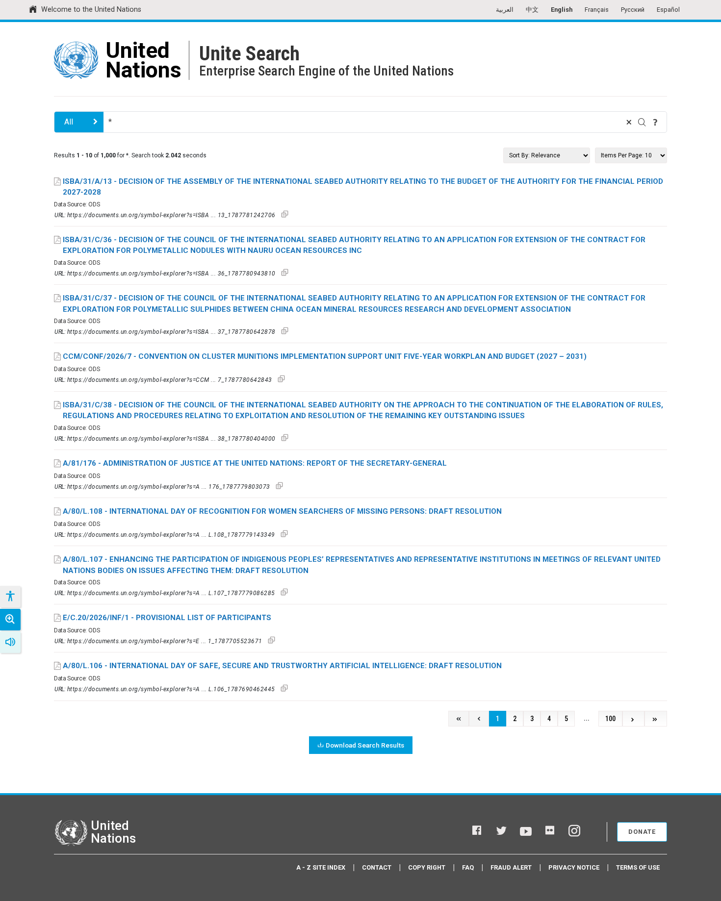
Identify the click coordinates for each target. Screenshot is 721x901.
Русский (632, 9)
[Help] (655, 122)
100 (610, 719)
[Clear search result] (629, 122)
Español (668, 9)
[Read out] (10, 642)
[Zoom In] (10, 619)
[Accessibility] (10, 596)
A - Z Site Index (320, 867)
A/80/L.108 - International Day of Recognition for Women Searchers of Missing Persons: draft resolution (282, 511)
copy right (426, 867)
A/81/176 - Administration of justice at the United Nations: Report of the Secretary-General (255, 463)
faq (468, 867)
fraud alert (511, 867)
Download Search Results (365, 745)
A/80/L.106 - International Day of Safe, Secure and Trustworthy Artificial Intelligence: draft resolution (282, 665)
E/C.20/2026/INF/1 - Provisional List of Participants (167, 617)
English (561, 9)
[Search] (642, 122)
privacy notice (573, 867)
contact (376, 867)
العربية (505, 9)
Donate (642, 831)
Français (597, 9)
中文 (532, 9)
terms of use (638, 867)
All (68, 121)
